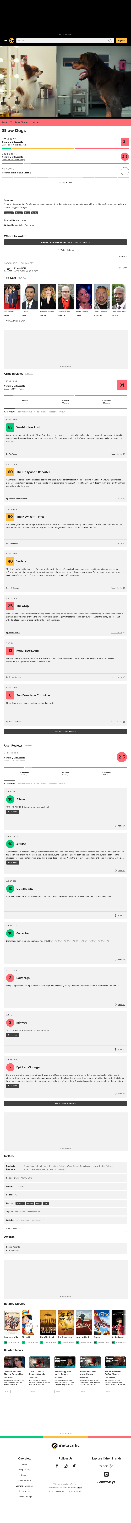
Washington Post (24, 427)
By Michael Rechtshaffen (16, 499)
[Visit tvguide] (106, 1476)
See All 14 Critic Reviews (65, 731)
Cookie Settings (25, 1496)
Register (121, 40)
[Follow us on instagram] (65, 1467)
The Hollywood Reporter (29, 472)
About (24, 1464)
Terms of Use (24, 1491)
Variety (17, 561)
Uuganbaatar (21, 888)
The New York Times (26, 516)
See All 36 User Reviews (66, 1103)
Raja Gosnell (21, 220)
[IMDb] (79, 1487)
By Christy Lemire (13, 677)
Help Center (24, 1469)
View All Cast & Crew (15, 321)
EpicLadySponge (24, 1067)
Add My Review (65, 182)
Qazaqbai (19, 933)
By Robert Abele (13, 632)
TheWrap (18, 606)
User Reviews (13, 745)
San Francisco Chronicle (29, 695)
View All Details (13, 1228)
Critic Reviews (13, 374)
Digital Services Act (24, 1486)
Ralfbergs (19, 977)
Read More (12, 812)
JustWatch (122, 256)
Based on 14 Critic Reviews (14, 145)
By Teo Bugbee (12, 543)
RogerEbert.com (23, 650)
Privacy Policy (24, 1480)
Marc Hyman (29, 225)
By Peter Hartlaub (13, 722)
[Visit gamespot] (106, 1467)
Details (9, 1156)
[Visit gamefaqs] (106, 1483)
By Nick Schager (12, 588)
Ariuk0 (17, 843)
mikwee (18, 1022)
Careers (24, 1475)
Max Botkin (19, 225)
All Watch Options (66, 250)
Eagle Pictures (21, 122)
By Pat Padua (11, 454)
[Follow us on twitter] (74, 1467)
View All (22, 278)
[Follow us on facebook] (57, 1467)
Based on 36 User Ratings (13, 159)
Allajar (16, 799)
